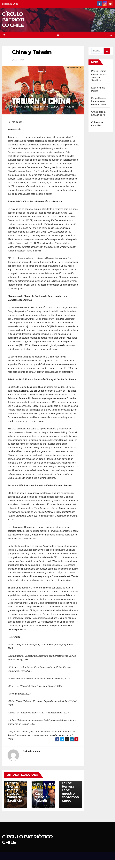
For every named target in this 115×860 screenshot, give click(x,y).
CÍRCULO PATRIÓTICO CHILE (13, 19)
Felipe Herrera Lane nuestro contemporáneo (70, 791)
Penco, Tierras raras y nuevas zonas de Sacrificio (14, 791)
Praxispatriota (33, 751)
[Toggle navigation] (58, 35)
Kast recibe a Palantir (40, 796)
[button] (111, 35)
